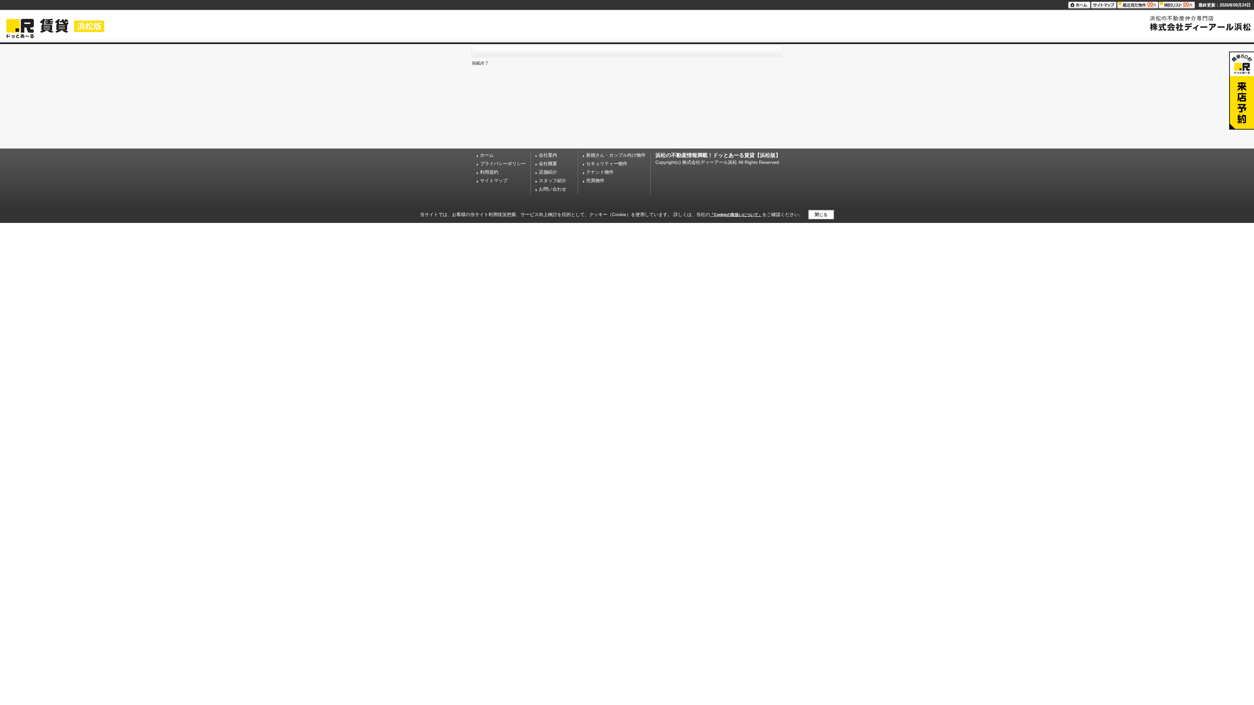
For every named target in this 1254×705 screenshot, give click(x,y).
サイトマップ (493, 180)
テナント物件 (600, 172)
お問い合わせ (552, 189)
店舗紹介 (548, 172)
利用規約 (489, 172)
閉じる (821, 214)
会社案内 (548, 155)
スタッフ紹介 (552, 180)
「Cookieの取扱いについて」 (736, 214)
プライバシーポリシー (503, 163)
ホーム (487, 155)
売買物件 (595, 180)
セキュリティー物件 (606, 163)
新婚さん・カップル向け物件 (616, 155)
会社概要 (548, 163)
